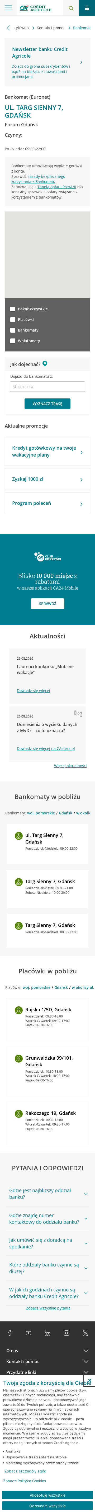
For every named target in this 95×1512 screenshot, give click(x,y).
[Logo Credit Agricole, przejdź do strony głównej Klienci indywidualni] (35, 9)
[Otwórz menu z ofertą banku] (8, 8)
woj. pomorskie (41, 812)
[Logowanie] (87, 8)
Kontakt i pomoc (51, 27)
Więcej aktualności (70, 765)
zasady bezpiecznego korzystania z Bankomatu (38, 179)
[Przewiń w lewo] (8, 27)
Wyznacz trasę (47, 403)
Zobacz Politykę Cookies (24, 1481)
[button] (89, 1380)
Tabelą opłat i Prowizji (56, 186)
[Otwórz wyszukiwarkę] (71, 8)
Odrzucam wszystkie (47, 1506)
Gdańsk (65, 812)
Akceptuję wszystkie (47, 1495)
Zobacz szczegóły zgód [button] (25, 1471)
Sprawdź (47, 603)
